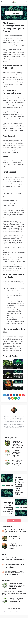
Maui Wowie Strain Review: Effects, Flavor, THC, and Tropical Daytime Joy (17, 463)
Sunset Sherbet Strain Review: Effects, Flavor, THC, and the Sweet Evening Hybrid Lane (17, 586)
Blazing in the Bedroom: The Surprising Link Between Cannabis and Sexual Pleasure (17, 546)
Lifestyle (6, 611)
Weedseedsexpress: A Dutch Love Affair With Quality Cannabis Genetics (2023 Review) (8, 507)
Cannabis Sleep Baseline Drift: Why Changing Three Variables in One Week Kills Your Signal (15, 572)
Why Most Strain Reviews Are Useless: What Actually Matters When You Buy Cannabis (14, 559)
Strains (23, 611)
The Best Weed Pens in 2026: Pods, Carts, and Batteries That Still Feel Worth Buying (17, 444)
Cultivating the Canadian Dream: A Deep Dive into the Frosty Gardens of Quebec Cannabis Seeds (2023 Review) (20, 485)
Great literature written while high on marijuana (16, 537)
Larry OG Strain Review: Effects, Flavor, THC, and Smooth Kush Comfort (16, 454)
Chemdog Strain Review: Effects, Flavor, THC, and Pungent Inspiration (16, 600)
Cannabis (12, 611)
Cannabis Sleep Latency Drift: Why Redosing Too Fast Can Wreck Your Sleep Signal (14, 593)
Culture (18, 611)
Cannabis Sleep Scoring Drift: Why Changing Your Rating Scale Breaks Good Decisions (15, 531)
